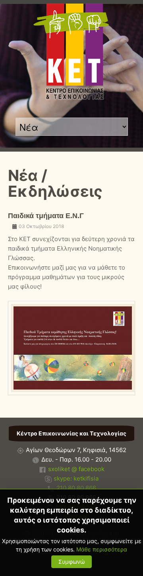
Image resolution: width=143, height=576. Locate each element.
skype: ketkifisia (76, 478)
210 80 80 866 (76, 488)
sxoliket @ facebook (76, 469)
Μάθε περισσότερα (101, 549)
